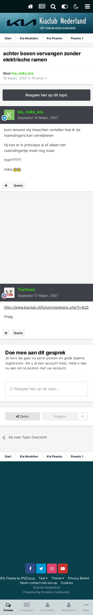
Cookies (67, 583)
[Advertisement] (46, 237)
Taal (42, 578)
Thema (56, 578)
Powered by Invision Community (46, 592)
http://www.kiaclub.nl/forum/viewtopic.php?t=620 (46, 307)
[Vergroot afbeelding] (15, 169)
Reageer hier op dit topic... (36, 389)
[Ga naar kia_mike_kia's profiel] (9, 115)
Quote (18, 185)
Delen (24, 416)
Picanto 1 (39, 78)
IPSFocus (28, 578)
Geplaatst (38, 118)
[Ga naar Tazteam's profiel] (9, 293)
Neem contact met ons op (38, 583)
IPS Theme (8, 578)
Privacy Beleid (78, 578)
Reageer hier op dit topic (46, 95)
